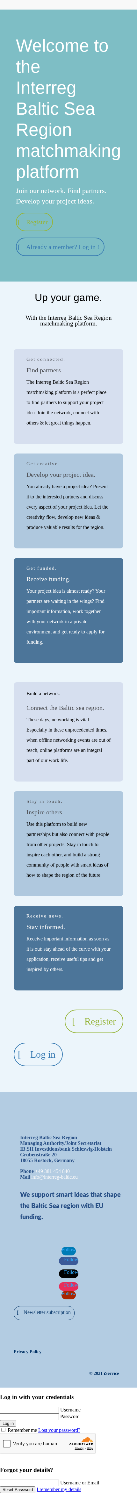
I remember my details (59, 1489)
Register (37, 221)
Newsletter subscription (47, 1312)
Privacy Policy (27, 1351)
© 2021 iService (104, 1373)
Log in (42, 1054)
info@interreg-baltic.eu (54, 1177)
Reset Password (18, 1489)
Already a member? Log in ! (62, 246)
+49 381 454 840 (52, 1171)
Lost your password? (59, 1430)
